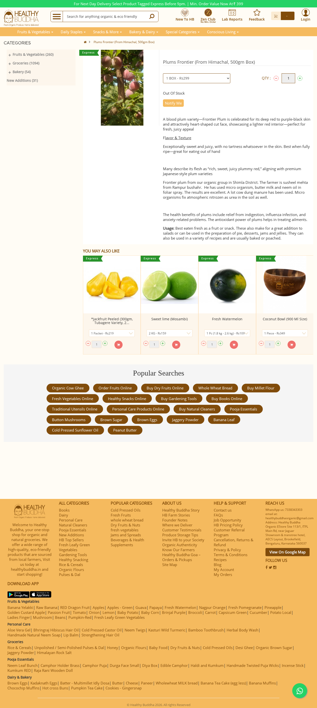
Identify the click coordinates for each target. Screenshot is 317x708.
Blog (217, 564)
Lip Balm (71, 634)
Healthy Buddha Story (181, 510)
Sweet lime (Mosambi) (169, 319)
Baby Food (158, 647)
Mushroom (42, 617)
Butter (117, 683)
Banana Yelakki (20, 607)
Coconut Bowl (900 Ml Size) (285, 319)
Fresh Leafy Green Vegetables (74, 547)
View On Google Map (287, 551)
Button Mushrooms (68, 419)
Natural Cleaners (73, 524)
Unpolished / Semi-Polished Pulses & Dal (69, 647)
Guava (140, 607)
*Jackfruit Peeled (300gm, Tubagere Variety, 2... (112, 321)
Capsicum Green (233, 612)
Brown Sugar (111, 419)
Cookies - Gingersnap (124, 687)
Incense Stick (293, 665)
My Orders (223, 574)
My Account (224, 569)
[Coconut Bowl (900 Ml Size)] (285, 284)
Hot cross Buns (55, 687)
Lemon (108, 612)
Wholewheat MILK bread (177, 683)
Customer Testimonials (181, 529)
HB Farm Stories (176, 515)
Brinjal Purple (173, 612)
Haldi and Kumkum (207, 665)
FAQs (218, 515)
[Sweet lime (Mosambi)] (169, 284)
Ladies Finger (18, 617)
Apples (98, 607)
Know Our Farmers (178, 549)
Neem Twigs (135, 629)
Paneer (147, 683)
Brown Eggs (147, 419)
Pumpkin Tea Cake (87, 687)
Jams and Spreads (126, 534)
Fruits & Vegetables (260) (33, 54)
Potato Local (280, 612)
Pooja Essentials (243, 409)
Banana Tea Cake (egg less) (223, 683)
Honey (112, 647)
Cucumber (258, 612)
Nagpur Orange (212, 607)
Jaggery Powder (185, 419)
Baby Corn (150, 612)
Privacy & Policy (227, 549)
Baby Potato (127, 612)
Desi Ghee (244, 647)
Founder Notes (174, 519)
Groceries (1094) (26, 63)
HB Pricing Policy (228, 524)
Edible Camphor (174, 665)
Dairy (63, 515)
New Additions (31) (22, 80)
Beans (60, 617)
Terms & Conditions (230, 554)
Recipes (220, 559)
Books (64, 510)
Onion (94, 612)
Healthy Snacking (73, 559)
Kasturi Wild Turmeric (166, 629)
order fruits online (115, 387)
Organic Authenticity (179, 544)
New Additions (71, 534)
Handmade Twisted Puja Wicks (253, 665)
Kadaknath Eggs (43, 683)
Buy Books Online (226, 398)
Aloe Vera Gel (18, 629)
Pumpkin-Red (79, 617)
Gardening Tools (73, 554)
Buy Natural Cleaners (197, 409)
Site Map (169, 564)
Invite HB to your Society (183, 539)
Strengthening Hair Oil (100, 634)
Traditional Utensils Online (74, 409)
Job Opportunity (227, 519)
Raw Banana (46, 607)
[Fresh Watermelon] (227, 284)
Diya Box (150, 665)
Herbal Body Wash (242, 629)
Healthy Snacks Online (127, 398)
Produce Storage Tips (180, 534)
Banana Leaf (224, 419)
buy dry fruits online (165, 387)
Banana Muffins (262, 683)
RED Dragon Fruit (75, 607)
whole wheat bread (215, 387)
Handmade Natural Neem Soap (33, 634)
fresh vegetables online (72, 398)
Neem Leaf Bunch (22, 665)
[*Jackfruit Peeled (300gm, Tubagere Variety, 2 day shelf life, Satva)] (111, 284)
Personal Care (70, 519)
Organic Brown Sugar (274, 647)
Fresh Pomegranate (245, 607)
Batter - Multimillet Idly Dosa (84, 683)
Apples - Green (119, 607)
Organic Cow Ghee (68, 387)
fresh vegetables (124, 529)
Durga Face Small (124, 665)
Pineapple (272, 607)
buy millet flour (260, 387)
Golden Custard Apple (26, 612)
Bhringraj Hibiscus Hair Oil (56, 629)
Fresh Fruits (121, 515)
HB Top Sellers (71, 539)
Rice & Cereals (71, 564)
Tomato (79, 612)
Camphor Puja (94, 665)
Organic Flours (71, 569)
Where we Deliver (177, 524)
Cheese (132, 683)
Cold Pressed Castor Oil (102, 629)
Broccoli (195, 612)
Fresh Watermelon (227, 319)
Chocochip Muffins (23, 687)
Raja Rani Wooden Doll (53, 670)
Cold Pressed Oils (125, 510)
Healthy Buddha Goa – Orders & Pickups (181, 557)
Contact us (223, 510)
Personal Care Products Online (138, 409)
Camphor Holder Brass (60, 665)
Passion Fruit (59, 612)
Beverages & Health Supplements (127, 542)
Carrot (210, 612)
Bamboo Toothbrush (206, 629)
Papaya (155, 607)
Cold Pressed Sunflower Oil (75, 430)
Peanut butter (125, 430)
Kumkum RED (19, 670)
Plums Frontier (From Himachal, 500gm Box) (124, 42)
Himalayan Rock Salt (54, 652)
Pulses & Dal (69, 574)
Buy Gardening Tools (179, 398)
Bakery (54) (22, 71)
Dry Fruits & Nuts (125, 524)
